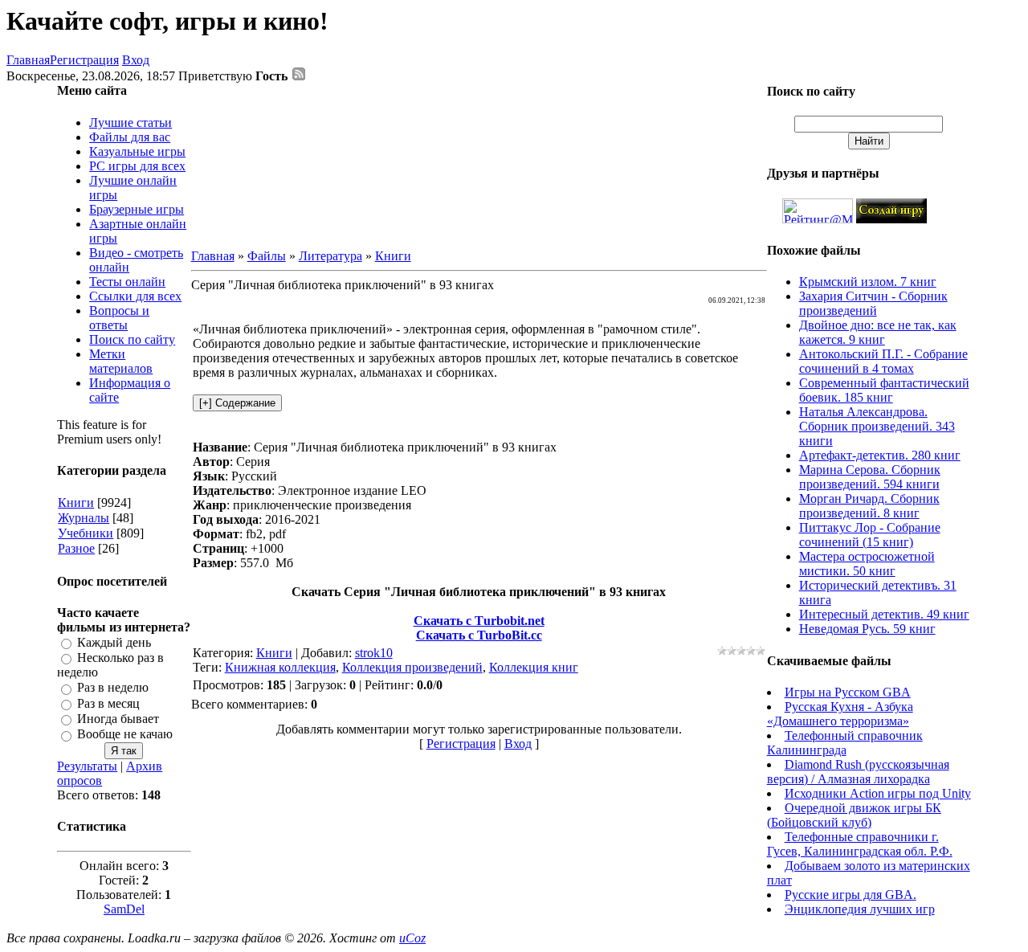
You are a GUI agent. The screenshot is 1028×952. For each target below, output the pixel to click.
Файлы (266, 256)
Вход (135, 60)
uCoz (412, 938)
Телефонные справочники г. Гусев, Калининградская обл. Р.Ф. (860, 844)
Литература (330, 256)
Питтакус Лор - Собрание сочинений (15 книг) (869, 535)
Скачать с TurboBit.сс (479, 635)
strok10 (374, 653)
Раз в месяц (108, 703)
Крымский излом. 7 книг (867, 281)
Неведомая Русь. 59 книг (867, 628)
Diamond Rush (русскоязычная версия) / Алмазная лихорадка (858, 772)
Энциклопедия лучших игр (860, 909)
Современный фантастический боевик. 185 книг (884, 390)
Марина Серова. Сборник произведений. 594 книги (869, 477)
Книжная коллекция (280, 667)
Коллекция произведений (412, 667)
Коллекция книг (533, 667)
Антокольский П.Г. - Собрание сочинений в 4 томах (883, 361)
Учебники (85, 533)
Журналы (83, 518)
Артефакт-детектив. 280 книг (880, 455)
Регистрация (84, 60)
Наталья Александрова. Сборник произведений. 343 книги (877, 426)
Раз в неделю (113, 688)
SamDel (124, 909)
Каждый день (114, 642)
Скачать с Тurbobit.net (479, 620)
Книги (76, 502)
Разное (76, 548)
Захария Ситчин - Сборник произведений (873, 303)
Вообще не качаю (125, 735)
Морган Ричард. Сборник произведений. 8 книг (869, 506)
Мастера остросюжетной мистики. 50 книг (867, 564)
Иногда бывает (118, 718)
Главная (28, 60)
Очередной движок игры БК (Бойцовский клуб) (854, 815)
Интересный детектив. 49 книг (884, 614)
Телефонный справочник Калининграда (845, 743)
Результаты (87, 766)
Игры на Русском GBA (848, 692)
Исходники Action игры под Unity (878, 793)
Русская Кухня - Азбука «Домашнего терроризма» (840, 714)
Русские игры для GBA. (850, 894)
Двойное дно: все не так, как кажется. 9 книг (878, 332)
